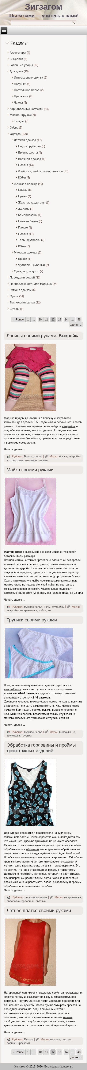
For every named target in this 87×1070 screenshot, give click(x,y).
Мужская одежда (25, 252)
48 (78, 319)
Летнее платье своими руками (39, 910)
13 (59, 319)
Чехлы (18, 102)
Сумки (14, 296)
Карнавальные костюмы (26, 108)
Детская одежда (25, 140)
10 (40, 319)
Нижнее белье (28, 221)
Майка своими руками (30, 469)
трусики (69, 709)
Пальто (23, 227)
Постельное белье (26, 90)
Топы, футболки (29, 240)
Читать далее (15, 449)
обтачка (41, 901)
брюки (63, 456)
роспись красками (18, 1043)
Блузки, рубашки (29, 146)
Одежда (15, 133)
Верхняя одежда (29, 158)
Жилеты (23, 208)
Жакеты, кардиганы (31, 202)
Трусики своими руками (32, 619)
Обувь (14, 127)
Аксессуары (18, 52)
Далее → (76, 324)
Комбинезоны (27, 215)
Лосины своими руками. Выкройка (43, 335)
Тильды (19, 121)
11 (46, 319)
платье (67, 1017)
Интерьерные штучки (28, 77)
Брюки (22, 196)
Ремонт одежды (20, 289)
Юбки (22, 177)
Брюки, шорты (28, 152)
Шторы (14, 308)
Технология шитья (22, 302)
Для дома (16, 71)
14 (66, 319)
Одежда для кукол (26, 271)
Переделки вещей (22, 277)
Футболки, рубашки (31, 265)
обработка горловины (20, 901)
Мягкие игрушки (21, 115)
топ (50, 610)
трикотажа (38, 717)
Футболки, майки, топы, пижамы (40, 171)
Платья (23, 165)
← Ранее (18, 319)
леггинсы (31, 460)
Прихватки (21, 96)
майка (19, 560)
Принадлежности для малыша (31, 283)
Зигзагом (43, 6)
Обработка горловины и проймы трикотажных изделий (41, 747)
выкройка (74, 456)
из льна (55, 1039)
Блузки (22, 190)
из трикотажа (15, 460)
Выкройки (16, 58)
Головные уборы (21, 65)
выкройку (25, 592)
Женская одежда (25, 183)
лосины (43, 460)
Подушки (20, 83)
